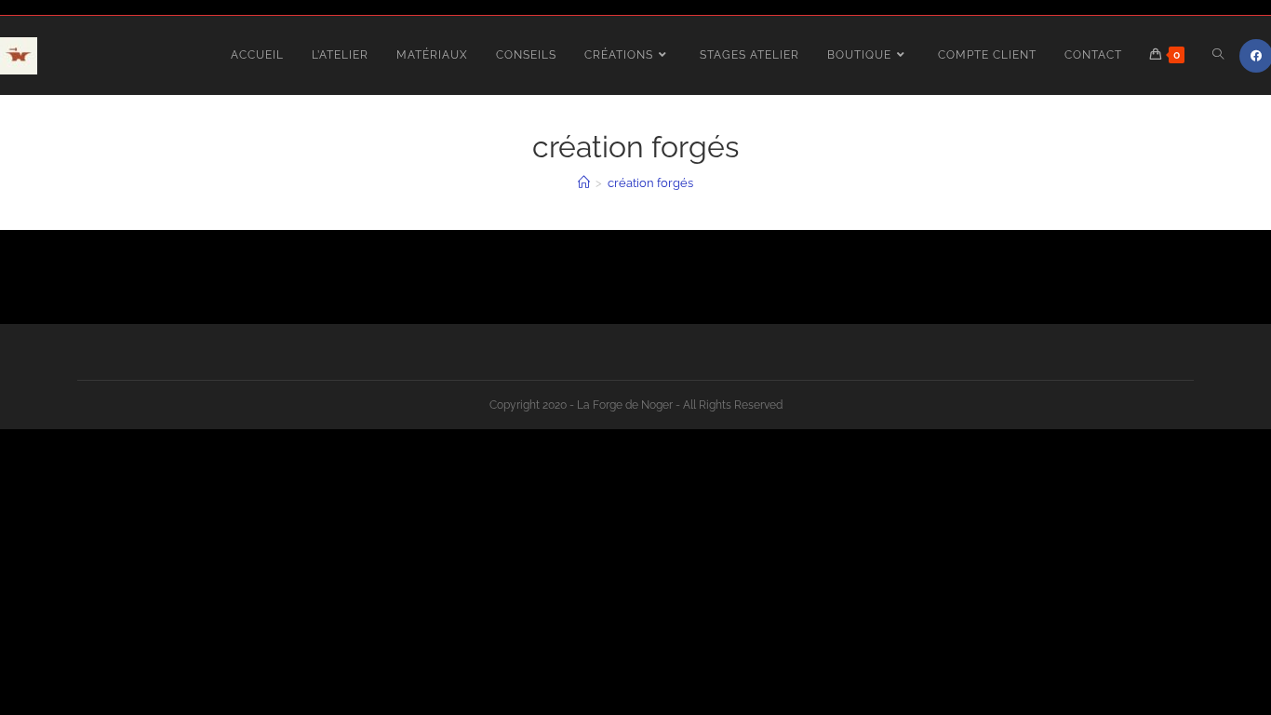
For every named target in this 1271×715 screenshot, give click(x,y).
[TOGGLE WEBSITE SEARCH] (1218, 55)
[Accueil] (584, 183)
